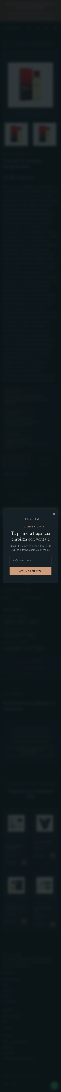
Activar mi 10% (30, 571)
